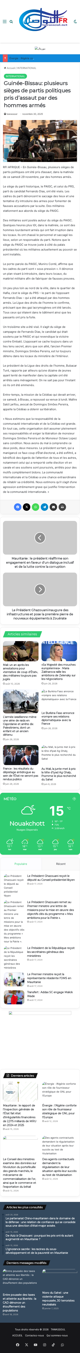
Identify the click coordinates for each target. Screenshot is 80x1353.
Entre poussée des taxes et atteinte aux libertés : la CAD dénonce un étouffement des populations (19, 1302)
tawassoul (12, 114)
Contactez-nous (34, 1335)
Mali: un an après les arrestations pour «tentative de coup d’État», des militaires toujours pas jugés (20, 672)
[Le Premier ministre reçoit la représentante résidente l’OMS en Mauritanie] (14, 979)
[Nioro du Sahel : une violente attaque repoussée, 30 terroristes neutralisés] (59, 1279)
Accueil (10, 67)
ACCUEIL (17, 1335)
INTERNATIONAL (26, 67)
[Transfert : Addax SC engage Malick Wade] (14, 997)
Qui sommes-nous (57, 1335)
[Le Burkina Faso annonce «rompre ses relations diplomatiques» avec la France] (59, 699)
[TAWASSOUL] (43, 21)
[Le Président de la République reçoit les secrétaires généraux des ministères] (14, 958)
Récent (60, 864)
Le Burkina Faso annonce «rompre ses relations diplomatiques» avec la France (57, 718)
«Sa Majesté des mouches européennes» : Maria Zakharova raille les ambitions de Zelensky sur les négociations (58, 672)
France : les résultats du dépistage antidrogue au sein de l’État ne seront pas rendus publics (20, 774)
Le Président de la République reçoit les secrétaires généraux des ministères (51, 952)
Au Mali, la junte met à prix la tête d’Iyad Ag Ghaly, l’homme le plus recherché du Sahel (58, 774)
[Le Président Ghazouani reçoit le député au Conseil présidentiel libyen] (14, 886)
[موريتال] (40, 48)
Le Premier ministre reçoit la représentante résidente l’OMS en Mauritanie (49, 978)
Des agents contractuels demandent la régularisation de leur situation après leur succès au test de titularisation (59, 1167)
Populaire (21, 864)
